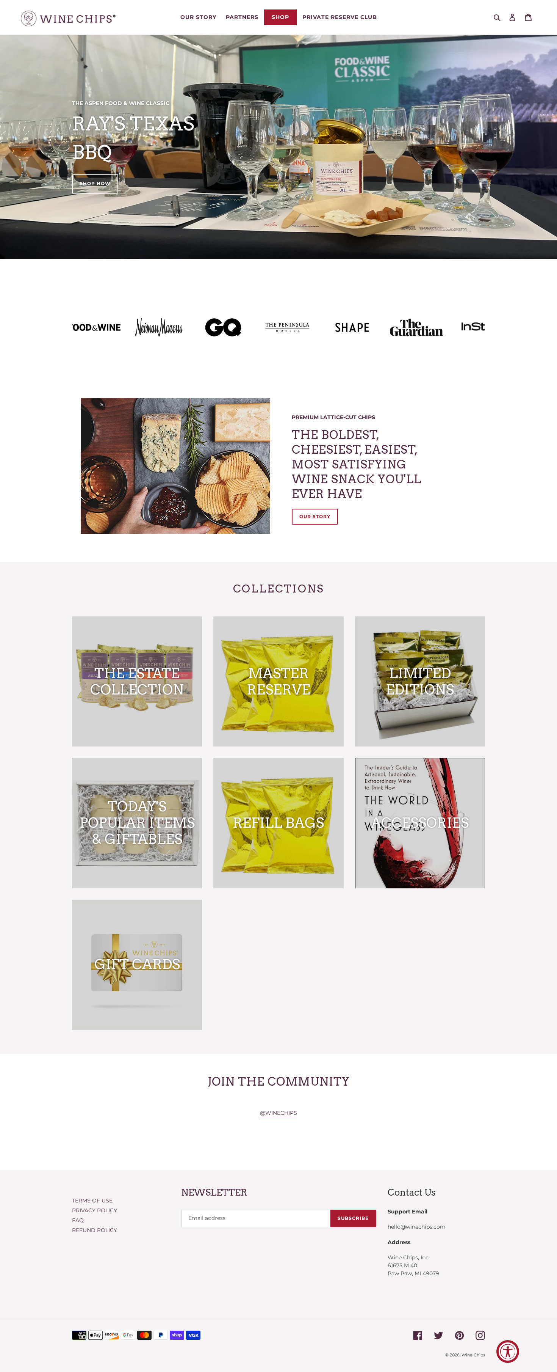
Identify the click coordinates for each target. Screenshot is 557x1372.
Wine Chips (473, 1355)
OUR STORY (314, 516)
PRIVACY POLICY (94, 1210)
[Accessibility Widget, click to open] (507, 1351)
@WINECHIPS (278, 1113)
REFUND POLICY (94, 1230)
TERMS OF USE (92, 1200)
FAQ (78, 1220)
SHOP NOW (95, 184)
